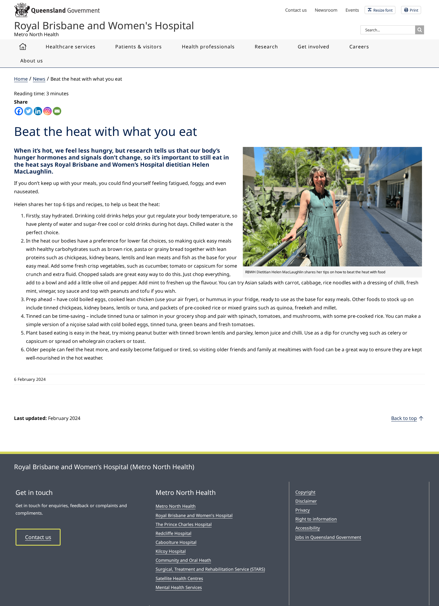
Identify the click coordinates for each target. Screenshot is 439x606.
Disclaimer (306, 501)
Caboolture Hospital (176, 542)
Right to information (316, 519)
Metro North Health (176, 506)
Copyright (305, 492)
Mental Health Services (179, 587)
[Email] (57, 111)
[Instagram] (47, 111)
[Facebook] (19, 111)
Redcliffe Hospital (173, 533)
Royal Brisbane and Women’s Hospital (194, 515)
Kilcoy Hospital (171, 551)
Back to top (404, 418)
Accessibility (307, 528)
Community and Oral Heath (183, 560)
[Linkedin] (38, 111)
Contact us (38, 537)
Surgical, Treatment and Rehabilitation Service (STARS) (210, 569)
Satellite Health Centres (179, 578)
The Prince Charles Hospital (184, 524)
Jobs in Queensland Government (328, 537)
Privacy (302, 510)
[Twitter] (28, 111)
